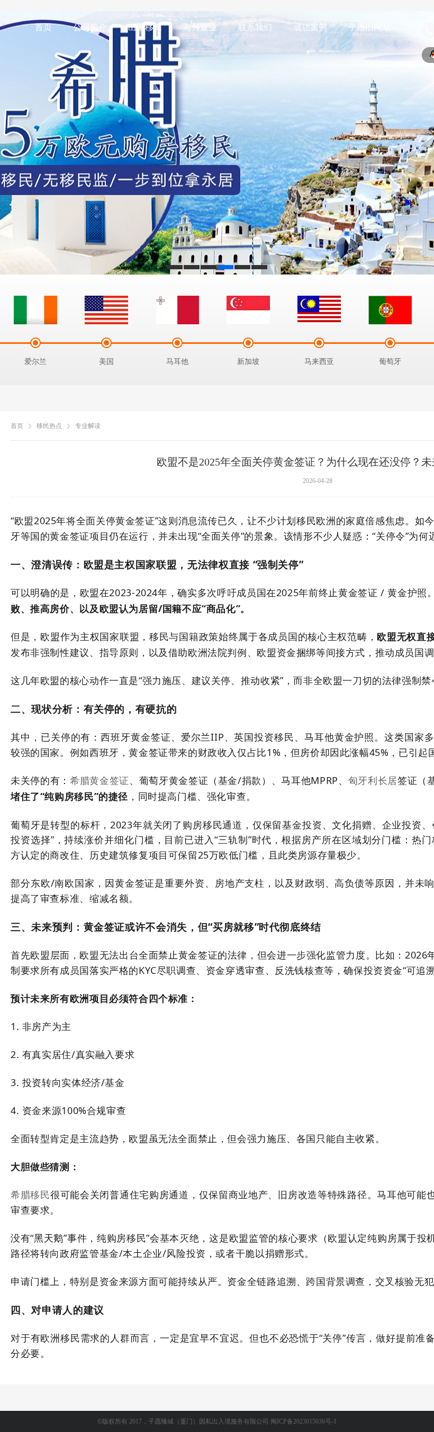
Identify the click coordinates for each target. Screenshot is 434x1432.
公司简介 (90, 27)
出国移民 (145, 27)
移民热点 (49, 426)
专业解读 (88, 426)
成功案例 (310, 27)
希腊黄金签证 (99, 781)
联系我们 (255, 27)
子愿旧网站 (369, 27)
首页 (43, 27)
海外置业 (200, 27)
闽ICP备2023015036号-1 (303, 1421)
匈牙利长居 (372, 781)
